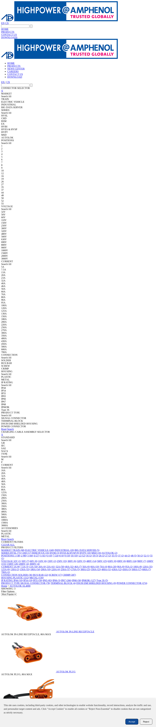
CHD (27, 553)
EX (45, 553)
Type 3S (102, 580)
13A (33, 566)
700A (5, 572)
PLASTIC (21, 577)
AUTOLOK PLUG (66, 671)
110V (42, 561)
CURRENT (7, 566)
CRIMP (69, 575)
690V (121, 561)
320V (81, 561)
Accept (132, 721)
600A (146, 569)
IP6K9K (89, 580)
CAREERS (13, 71)
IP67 (66, 580)
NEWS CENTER (16, 68)
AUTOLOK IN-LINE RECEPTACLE (75, 631)
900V (141, 561)
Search (10, 429)
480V (91, 561)
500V (102, 561)
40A (69, 566)
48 (134, 555)
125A (5, 569)
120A (147, 566)
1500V (12, 564)
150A (25, 569)
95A (129, 566)
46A (78, 566)
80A (112, 566)
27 (108, 555)
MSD (96, 553)
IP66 (56, 580)
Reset (4, 429)
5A (17, 566)
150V (51, 561)
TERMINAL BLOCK (63, 583)
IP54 (27, 580)
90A (121, 566)
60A (94, 566)
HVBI (54, 553)
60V (33, 561)
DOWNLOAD (14, 77)
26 (102, 555)
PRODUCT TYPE (10, 583)
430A (117, 569)
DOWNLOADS (9, 37)
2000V (24, 564)
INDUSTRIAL (64, 550)
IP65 (47, 580)
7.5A (24, 566)
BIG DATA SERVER (87, 550)
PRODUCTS (7, 32)
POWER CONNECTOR (132, 583)
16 (89, 555)
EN (3, 23)
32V (17, 561)
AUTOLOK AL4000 (20, 586)
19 (95, 555)
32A (60, 566)
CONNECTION (9, 575)
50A (86, 566)
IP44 (18, 580)
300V (71, 561)
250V (62, 561)
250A (66, 569)
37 (121, 555)
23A (50, 566)
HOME (5, 29)
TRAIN (18, 550)
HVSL (15, 553)
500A (137, 569)
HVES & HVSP (69, 553)
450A (126, 569)
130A (15, 569)
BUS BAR (40, 575)
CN (7, 23)
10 (74, 555)
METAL (37, 577)
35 (114, 555)
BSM (36, 553)
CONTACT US (9, 34)
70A (103, 566)
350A (96, 569)
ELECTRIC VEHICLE (39, 550)
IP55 (37, 580)
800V (132, 561)
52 (146, 555)
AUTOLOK (109, 553)
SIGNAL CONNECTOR (35, 583)
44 (127, 555)
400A (106, 569)
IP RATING (7, 580)
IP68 (76, 580)
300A (85, 569)
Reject (146, 721)
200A (46, 569)
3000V (35, 564)
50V (25, 561)
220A (55, 569)
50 (140, 555)
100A (137, 566)
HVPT (85, 553)
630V (112, 561)
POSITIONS (7, 555)
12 (81, 555)
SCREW (55, 575)
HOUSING (7, 577)
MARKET (6, 550)
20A (42, 566)
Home (4, 586)
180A (35, 569)
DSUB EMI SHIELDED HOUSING (96, 583)
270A (75, 569)
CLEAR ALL (8, 544)
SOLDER (25, 575)
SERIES (5, 553)
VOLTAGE (7, 561)
